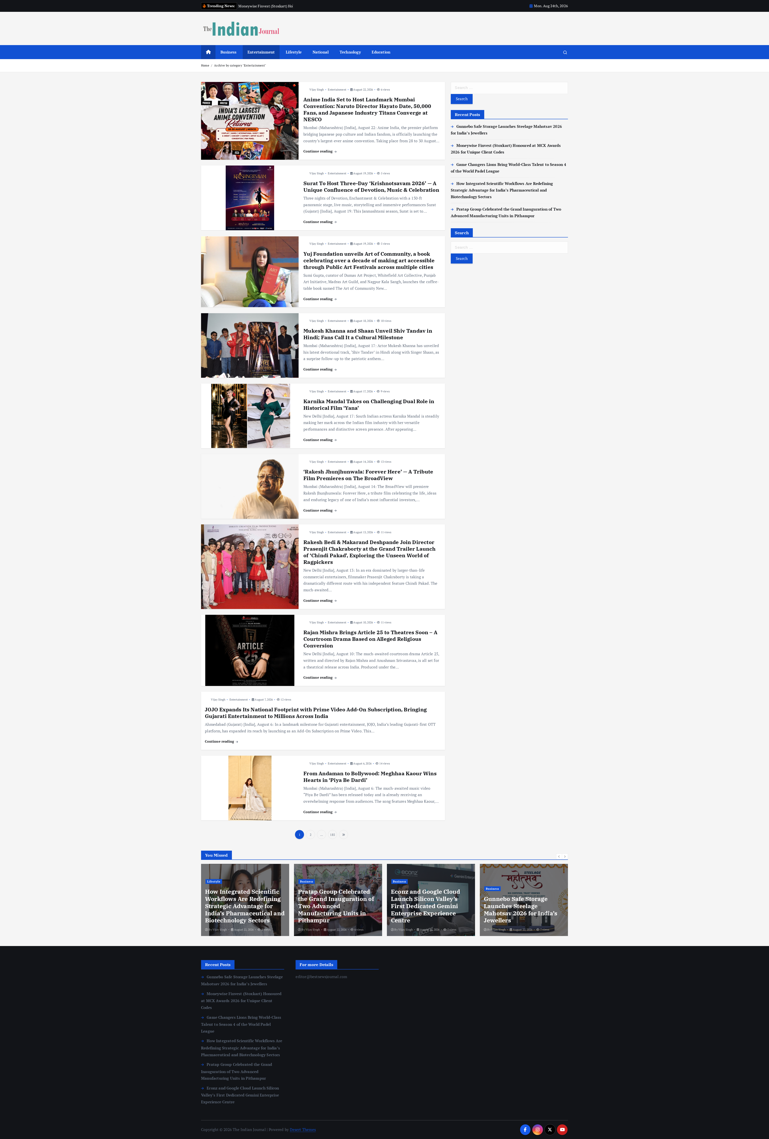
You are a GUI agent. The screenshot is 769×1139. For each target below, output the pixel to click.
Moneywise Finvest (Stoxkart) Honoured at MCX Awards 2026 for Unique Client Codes (517, 909)
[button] (559, 856)
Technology (350, 52)
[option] (245, 900)
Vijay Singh (316, 89)
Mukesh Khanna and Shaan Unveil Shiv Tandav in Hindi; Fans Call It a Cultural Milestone (367, 334)
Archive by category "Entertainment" (240, 65)
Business (228, 52)
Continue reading (318, 151)
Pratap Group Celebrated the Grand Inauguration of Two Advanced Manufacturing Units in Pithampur (243, 906)
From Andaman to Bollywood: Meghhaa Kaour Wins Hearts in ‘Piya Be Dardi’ (370, 776)
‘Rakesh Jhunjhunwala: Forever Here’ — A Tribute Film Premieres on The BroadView (368, 475)
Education (381, 52)
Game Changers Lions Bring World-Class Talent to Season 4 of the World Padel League (241, 1024)
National (321, 52)
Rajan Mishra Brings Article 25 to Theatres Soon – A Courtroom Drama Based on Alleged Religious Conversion (370, 639)
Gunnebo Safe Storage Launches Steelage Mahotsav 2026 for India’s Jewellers (427, 909)
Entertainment (261, 52)
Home (205, 65)
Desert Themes (303, 1129)
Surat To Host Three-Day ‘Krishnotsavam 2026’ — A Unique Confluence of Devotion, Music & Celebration (371, 186)
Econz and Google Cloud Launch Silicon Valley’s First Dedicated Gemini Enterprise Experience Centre (332, 906)
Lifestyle (294, 52)
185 (332, 835)
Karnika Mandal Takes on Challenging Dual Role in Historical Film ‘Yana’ (368, 404)
